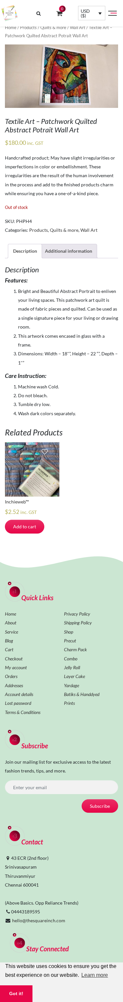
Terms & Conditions (22, 712)
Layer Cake (74, 676)
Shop (68, 632)
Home (10, 27)
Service (11, 632)
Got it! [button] (16, 993)
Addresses (14, 685)
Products (28, 27)
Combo (70, 658)
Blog (9, 640)
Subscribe (100, 806)
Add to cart (24, 526)
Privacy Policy (77, 614)
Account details (19, 694)
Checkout (14, 658)
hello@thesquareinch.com (38, 920)
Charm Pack (75, 649)
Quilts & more (53, 27)
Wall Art (77, 27)
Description (25, 251)
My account (16, 667)
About (10, 622)
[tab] (25, 251)
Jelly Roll (72, 667)
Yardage (71, 685)
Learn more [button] (94, 975)
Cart (9, 649)
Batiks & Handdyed (81, 694)
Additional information (68, 251)
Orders (11, 676)
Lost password (18, 703)
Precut (70, 640)
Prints (69, 703)
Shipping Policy (78, 622)
